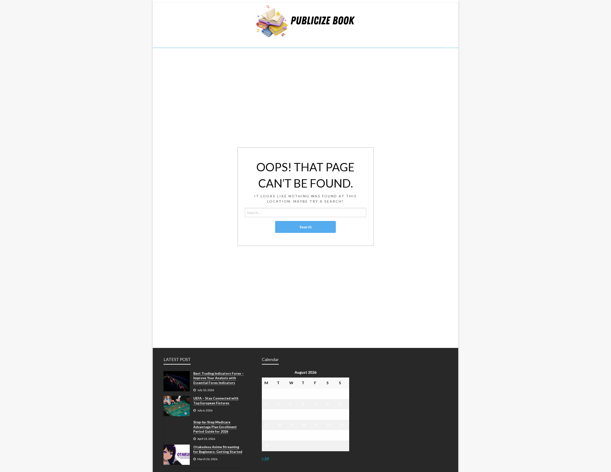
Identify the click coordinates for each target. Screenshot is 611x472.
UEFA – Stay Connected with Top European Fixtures (215, 400)
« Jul (265, 458)
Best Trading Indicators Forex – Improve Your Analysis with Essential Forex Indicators (218, 378)
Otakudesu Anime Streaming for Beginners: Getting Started (217, 449)
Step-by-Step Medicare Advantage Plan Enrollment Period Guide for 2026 (215, 426)
